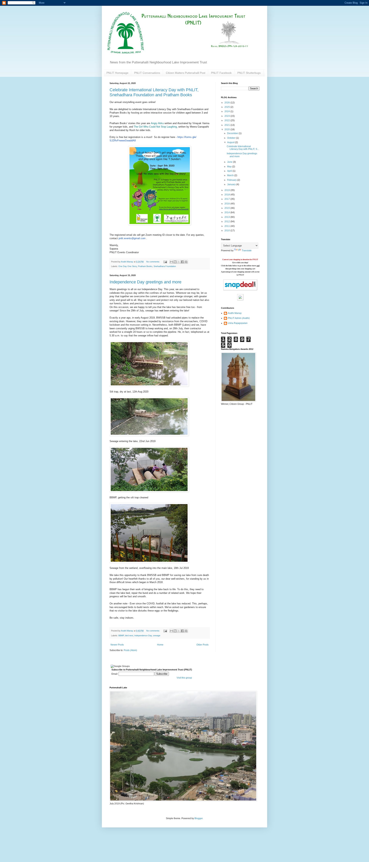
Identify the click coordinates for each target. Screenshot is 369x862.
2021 (227, 125)
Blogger (198, 818)
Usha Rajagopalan (238, 323)
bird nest (129, 635)
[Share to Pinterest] (186, 262)
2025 (227, 107)
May (229, 166)
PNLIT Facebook (221, 72)
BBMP (121, 635)
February (232, 180)
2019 (227, 190)
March (230, 175)
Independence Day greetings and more (145, 282)
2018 (227, 194)
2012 (227, 221)
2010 (227, 230)
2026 (227, 102)
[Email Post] (165, 262)
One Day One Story (127, 266)
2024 (227, 111)
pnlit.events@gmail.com (132, 238)
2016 (227, 203)
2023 (227, 116)
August (231, 142)
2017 (227, 199)
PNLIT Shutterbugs (249, 72)
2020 (227, 129)
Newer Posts (117, 644)
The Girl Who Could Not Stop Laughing (155, 126)
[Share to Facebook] (182, 262)
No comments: (153, 262)
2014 (227, 212)
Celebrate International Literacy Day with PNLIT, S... (243, 147)
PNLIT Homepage (117, 72)
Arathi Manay (235, 313)
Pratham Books (145, 266)
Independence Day (143, 635)
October (231, 138)
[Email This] (171, 262)
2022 (227, 120)
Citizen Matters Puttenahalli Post (185, 72)
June (230, 162)
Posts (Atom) (130, 650)
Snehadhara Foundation (165, 266)
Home (160, 644)
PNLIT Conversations (147, 72)
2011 (227, 226)
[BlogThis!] (175, 262)
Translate (247, 250)
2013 (227, 217)
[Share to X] (179, 262)
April (230, 171)
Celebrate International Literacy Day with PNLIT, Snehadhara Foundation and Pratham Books (154, 92)
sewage (156, 635)
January (231, 184)
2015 (227, 208)
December (233, 133)
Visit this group (184, 677)
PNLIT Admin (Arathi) (239, 318)
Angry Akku (157, 123)
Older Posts (202, 644)
